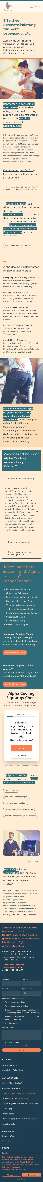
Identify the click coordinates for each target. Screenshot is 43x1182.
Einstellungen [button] (21, 1179)
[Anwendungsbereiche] (36, 1088)
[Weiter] (36, 861)
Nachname (27, 979)
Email (5, 989)
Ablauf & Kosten (9, 1124)
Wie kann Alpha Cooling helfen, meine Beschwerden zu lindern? (21, 174)
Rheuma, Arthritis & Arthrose (15, 1098)
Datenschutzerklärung (17, 1169)
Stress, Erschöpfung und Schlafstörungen (20, 1119)
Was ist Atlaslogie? (10, 1065)
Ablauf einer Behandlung (12, 1070)
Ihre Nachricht (8, 1027)
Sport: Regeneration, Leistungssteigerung (20, 1103)
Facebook (6, 1153)
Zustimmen (32, 1175)
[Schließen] (40, 1156)
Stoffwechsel (8, 1114)
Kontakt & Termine (10, 1136)
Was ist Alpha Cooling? (12, 1083)
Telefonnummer (28, 989)
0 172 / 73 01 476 (12, 970)
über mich (6, 1141)
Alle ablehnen (12, 1175)
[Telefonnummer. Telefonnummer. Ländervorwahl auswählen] (25, 993)
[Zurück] (29, 861)
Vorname (6, 979)
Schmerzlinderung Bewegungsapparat (19, 1093)
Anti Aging (7, 1108)
